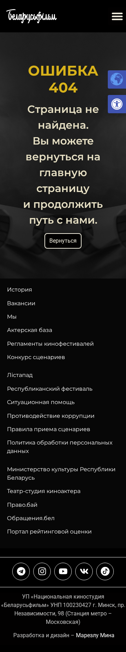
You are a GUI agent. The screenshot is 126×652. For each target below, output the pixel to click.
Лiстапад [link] (20, 375)
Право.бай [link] (22, 504)
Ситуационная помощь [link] (41, 402)
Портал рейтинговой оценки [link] (49, 531)
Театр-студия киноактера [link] (43, 491)
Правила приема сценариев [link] (48, 429)
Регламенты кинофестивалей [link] (50, 343)
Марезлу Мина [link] (95, 635)
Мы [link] (12, 316)
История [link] (19, 289)
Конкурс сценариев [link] (36, 357)
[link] (117, 104)
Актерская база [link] (29, 330)
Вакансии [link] (21, 303)
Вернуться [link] (63, 240)
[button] (117, 16)
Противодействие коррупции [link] (50, 416)
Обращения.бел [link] (31, 518)
